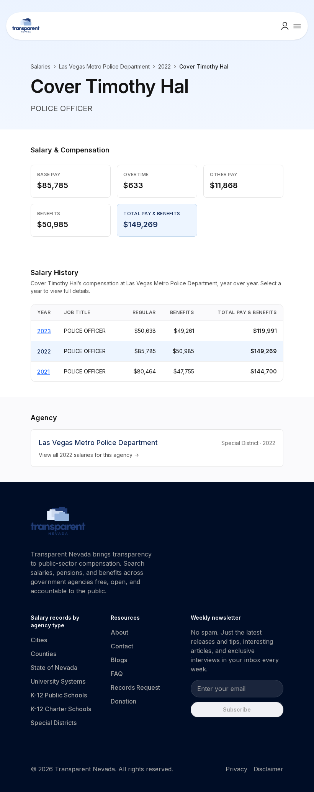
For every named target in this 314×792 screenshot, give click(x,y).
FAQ (117, 673)
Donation (123, 701)
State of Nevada (54, 667)
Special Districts (54, 723)
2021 (43, 371)
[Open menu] (297, 26)
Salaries (41, 66)
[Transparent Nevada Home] (58, 522)
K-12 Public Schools (59, 695)
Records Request (135, 687)
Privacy (236, 769)
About (119, 632)
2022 (44, 351)
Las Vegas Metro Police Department (104, 66)
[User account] (284, 26)
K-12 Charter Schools (61, 709)
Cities (39, 640)
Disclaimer (268, 769)
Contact (122, 646)
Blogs (119, 660)
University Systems (58, 681)
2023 (44, 331)
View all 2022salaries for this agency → (89, 455)
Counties (43, 654)
